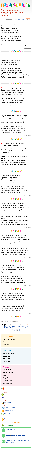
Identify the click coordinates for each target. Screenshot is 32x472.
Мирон (15, 435)
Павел (19, 435)
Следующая (22, 327)
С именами (7, 361)
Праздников (7, 370)
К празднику (7, 356)
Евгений (18, 440)
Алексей (8, 435)
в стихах (17, 19)
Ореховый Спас (8, 393)
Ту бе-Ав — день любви (9, 407)
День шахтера (7, 402)
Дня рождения (8, 372)
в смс (22, 19)
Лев (25, 440)
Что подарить (7, 383)
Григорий (13, 440)
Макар (27, 440)
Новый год (6, 358)
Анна (13, 429)
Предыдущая (9, 327)
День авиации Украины (9, 396)
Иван (22, 440)
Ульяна (23, 435)
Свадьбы (6, 378)
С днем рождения (9, 339)
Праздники (6, 342)
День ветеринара (8, 413)
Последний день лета (9, 410)
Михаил (8, 442)
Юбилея (6, 375)
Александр (9, 429)
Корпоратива (7, 381)
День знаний (7, 418)
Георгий (8, 440)
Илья (12, 435)
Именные (6, 345)
